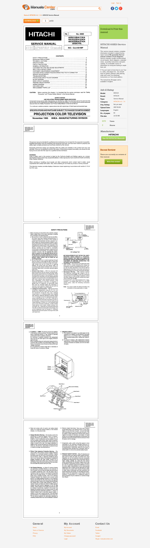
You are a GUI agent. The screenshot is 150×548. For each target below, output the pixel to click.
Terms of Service (38, 530)
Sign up (118, 3)
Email (97, 527)
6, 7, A (39, 15)
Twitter (97, 533)
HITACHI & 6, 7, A (119, 101)
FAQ (34, 536)
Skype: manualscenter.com (104, 539)
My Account (68, 527)
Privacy (35, 533)
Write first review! (113, 161)
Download (30, 21)
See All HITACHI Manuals (114, 138)
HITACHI (32, 15)
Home (26, 15)
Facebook (98, 530)
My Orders (67, 533)
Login (113, 3)
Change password (69, 536)
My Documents (69, 530)
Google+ (98, 536)
